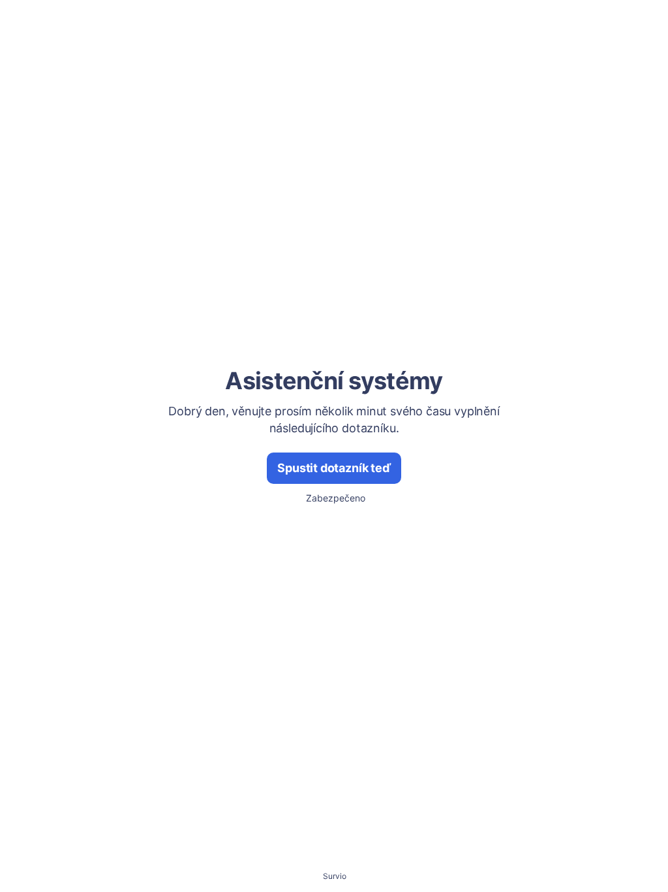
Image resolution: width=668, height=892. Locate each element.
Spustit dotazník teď (333, 468)
